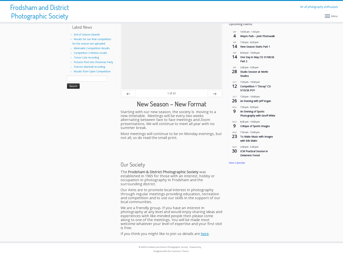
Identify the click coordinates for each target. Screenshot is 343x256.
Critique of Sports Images (255, 126)
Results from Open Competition (92, 71)
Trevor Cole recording (86, 57)
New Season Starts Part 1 (255, 46)
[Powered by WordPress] (203, 246)
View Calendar (237, 162)
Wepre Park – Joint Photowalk (257, 36)
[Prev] (128, 93)
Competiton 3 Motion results (90, 53)
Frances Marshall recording (89, 66)
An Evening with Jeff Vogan (255, 101)
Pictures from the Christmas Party (93, 62)
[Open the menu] (327, 16)
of (171, 93)
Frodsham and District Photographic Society (39, 11)
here (205, 233)
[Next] (214, 93)
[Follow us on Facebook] (71, 249)
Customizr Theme (180, 251)
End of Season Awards (87, 34)
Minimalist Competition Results (92, 48)
